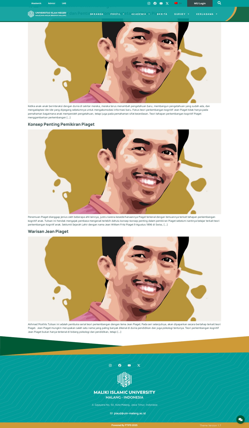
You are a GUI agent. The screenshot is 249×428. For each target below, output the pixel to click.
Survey (180, 14)
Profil (115, 14)
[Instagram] (149, 3)
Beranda (97, 14)
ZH (180, 3)
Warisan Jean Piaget (48, 231)
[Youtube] (161, 3)
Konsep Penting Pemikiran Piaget (61, 124)
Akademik (36, 3)
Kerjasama (205, 14)
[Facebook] (155, 3)
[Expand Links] (240, 419)
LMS (64, 3)
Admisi (51, 3)
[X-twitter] (167, 3)
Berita (162, 14)
